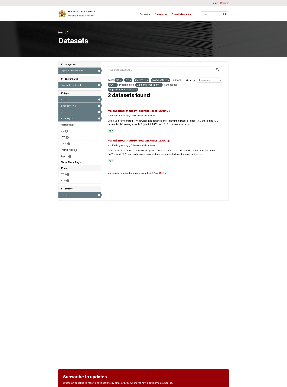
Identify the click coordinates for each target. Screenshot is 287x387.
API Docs (163, 173)
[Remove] (120, 80)
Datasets (145, 14)
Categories (161, 14)
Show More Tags (71, 162)
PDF (111, 131)
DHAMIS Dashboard (182, 14)
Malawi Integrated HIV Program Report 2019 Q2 (139, 110)
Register (224, 3)
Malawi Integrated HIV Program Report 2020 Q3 (139, 140)
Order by (190, 80)
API (151, 173)
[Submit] (226, 14)
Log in (215, 3)
